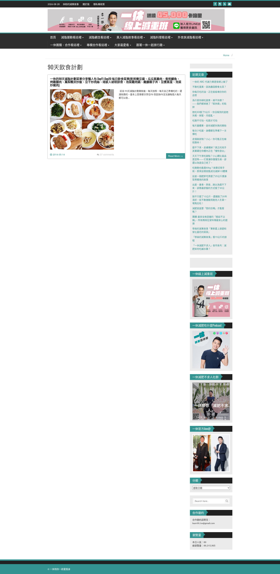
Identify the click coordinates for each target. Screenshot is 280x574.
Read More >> (175, 156)
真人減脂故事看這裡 (130, 37)
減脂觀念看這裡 (99, 37)
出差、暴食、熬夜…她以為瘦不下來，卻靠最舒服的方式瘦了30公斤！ (209, 188)
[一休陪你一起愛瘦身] (136, 19)
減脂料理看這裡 (160, 37)
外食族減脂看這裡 (189, 37)
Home (226, 55)
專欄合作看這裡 (97, 45)
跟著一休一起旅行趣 (149, 45)
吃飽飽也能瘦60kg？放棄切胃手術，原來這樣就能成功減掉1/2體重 (209, 169)
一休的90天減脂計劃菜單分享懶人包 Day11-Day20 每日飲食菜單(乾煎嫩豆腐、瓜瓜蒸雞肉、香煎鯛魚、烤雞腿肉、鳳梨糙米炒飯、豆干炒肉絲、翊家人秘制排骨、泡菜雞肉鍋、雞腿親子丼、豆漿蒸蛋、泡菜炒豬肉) (115, 82)
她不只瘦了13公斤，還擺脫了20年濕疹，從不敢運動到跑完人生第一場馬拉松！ (209, 200)
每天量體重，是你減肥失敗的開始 (209, 125)
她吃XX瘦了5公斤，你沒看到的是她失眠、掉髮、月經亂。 (210, 113)
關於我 (86, 4)
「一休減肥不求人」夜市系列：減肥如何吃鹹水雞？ (209, 247)
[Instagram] (220, 4)
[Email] (229, 4)
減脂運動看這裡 (71, 37)
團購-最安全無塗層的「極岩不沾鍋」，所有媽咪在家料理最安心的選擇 (210, 220)
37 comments (107, 154)
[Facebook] (215, 4)
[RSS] (225, 4)
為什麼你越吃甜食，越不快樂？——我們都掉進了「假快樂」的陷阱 (209, 103)
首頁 (53, 37)
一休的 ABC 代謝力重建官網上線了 (210, 81)
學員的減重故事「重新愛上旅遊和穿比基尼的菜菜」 (209, 230)
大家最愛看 (121, 45)
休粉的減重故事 (71, 4)
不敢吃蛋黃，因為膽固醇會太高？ (209, 86)
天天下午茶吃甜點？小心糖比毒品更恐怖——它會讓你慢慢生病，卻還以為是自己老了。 (209, 159)
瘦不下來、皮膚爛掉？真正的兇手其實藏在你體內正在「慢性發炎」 (209, 149)
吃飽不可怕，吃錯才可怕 (204, 120)
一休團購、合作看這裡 (64, 45)
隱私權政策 (99, 4)
